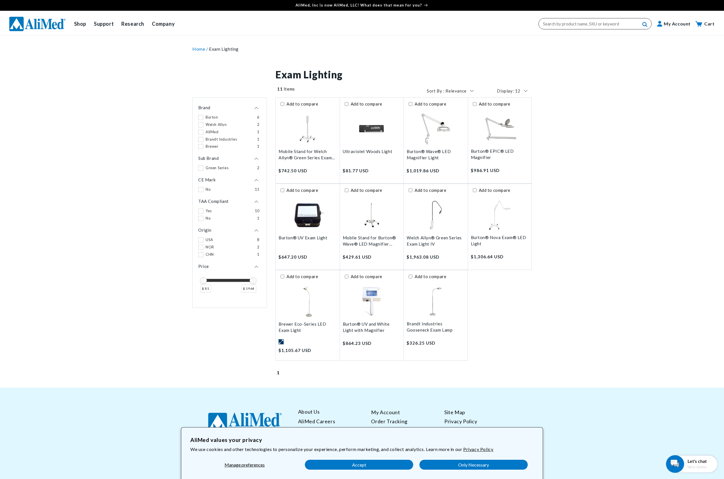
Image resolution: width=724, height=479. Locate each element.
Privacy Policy (478, 449)
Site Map (454, 412)
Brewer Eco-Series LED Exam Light (302, 327)
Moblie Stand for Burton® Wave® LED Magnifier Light (369, 241)
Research (132, 24)
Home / (200, 48)
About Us (309, 412)
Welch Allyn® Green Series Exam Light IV (434, 241)
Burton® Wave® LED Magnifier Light (429, 154)
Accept (359, 464)
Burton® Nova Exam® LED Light (498, 240)
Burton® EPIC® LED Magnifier (492, 154)
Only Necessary (473, 464)
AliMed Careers (316, 421)
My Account (385, 412)
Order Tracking (389, 421)
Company (163, 24)
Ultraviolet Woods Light (368, 151)
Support (104, 24)
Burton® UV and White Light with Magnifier (366, 327)
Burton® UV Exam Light (303, 237)
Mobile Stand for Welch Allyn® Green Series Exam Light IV (305, 155)
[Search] (645, 24)
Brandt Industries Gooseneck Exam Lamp (430, 327)
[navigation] (229, 203)
